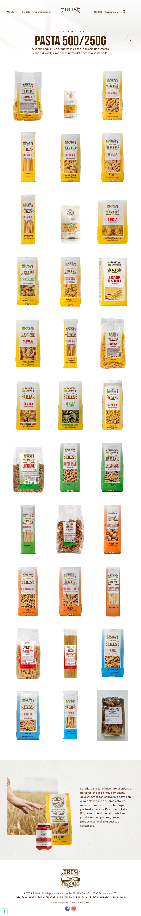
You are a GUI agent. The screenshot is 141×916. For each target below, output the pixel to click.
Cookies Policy (64, 902)
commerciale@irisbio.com (70, 896)
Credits (87, 902)
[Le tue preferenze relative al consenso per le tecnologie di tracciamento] (4, 911)
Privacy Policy (77, 902)
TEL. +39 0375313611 (26, 896)
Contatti (54, 902)
